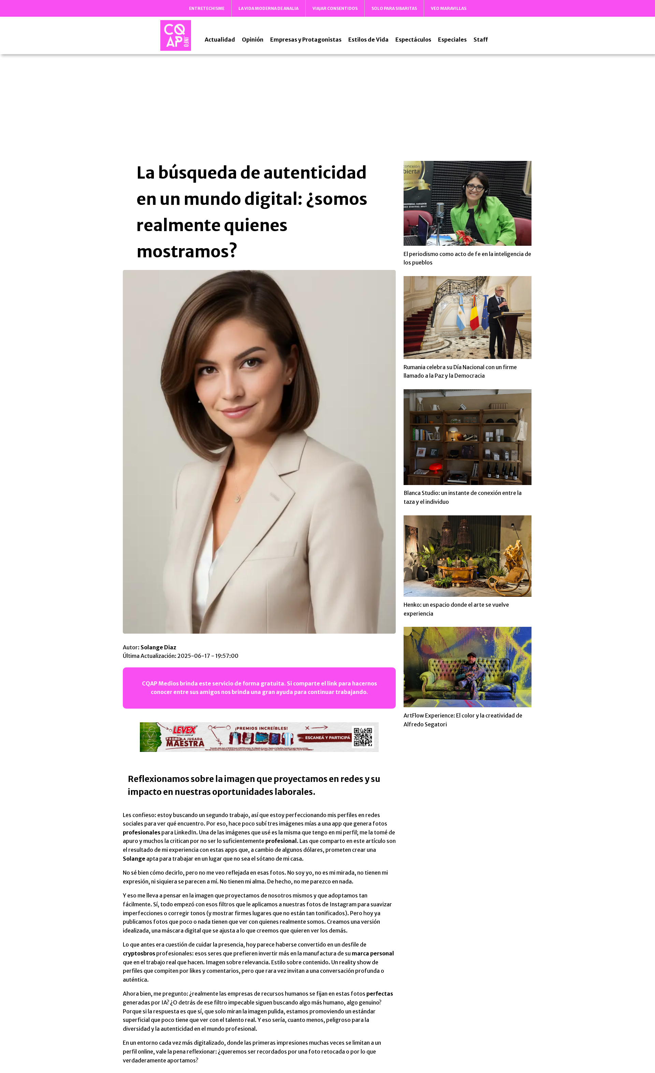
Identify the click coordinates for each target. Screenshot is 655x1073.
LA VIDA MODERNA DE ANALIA (268, 8)
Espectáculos (413, 39)
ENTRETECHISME (206, 8)
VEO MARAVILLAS (448, 8)
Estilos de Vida (368, 39)
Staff (481, 39)
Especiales (452, 39)
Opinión (252, 39)
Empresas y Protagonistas (305, 39)
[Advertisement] (327, 107)
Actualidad (220, 39)
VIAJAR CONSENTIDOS (335, 8)
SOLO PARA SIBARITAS (394, 8)
